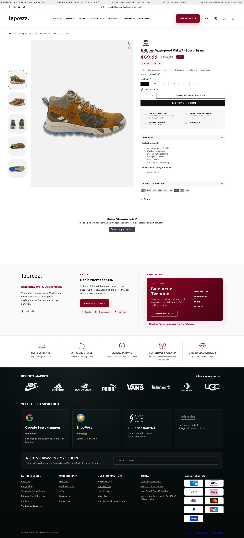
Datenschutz (66, 496)
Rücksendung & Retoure (33, 496)
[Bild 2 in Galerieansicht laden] (17, 102)
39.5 (185, 84)
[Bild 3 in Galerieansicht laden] (17, 124)
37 (144, 84)
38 (166, 84)
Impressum (65, 501)
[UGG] (212, 387)
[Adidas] (58, 387)
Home (11, 34)
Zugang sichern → (94, 303)
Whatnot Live (201, 291)
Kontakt (25, 481)
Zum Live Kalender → (164, 313)
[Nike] (32, 387)
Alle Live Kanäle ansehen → (112, 501)
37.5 (154, 84)
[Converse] (186, 387)
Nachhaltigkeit (67, 486)
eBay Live (199, 306)
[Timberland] (161, 387)
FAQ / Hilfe (27, 486)
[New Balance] (84, 387)
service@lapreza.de (150, 481)
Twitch (197, 301)
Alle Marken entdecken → (209, 376)
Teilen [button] (147, 199)
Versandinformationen (33, 491)
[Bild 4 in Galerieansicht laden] (17, 146)
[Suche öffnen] (207, 18)
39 (175, 84)
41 (193, 84)
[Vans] (135, 387)
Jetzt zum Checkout (183, 103)
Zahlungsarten (28, 501)
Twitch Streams (106, 491)
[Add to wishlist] (129, 43)
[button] (57, 18)
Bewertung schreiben (122, 229)
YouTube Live (201, 296)
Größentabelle (151, 89)
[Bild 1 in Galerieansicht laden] (17, 79)
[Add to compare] (129, 47)
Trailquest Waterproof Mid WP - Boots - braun (43, 34)
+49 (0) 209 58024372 (151, 486)
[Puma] (109, 387)
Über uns (63, 481)
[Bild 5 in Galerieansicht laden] (17, 168)
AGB (61, 491)
